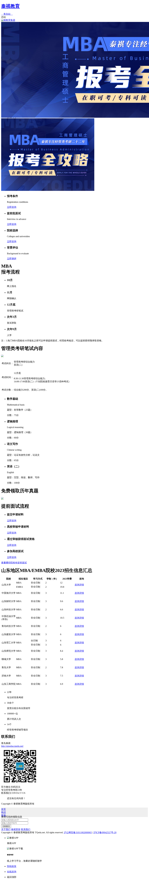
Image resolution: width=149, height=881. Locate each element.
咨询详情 (79, 584)
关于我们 (5, 829)
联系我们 (25, 829)
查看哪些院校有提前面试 (14, 562)
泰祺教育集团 (8, 20)
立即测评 (11, 258)
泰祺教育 (10, 6)
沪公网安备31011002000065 (78, 832)
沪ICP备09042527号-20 (104, 832)
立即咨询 (11, 207)
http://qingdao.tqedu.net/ (12, 746)
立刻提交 (6, 826)
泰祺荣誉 (15, 829)
